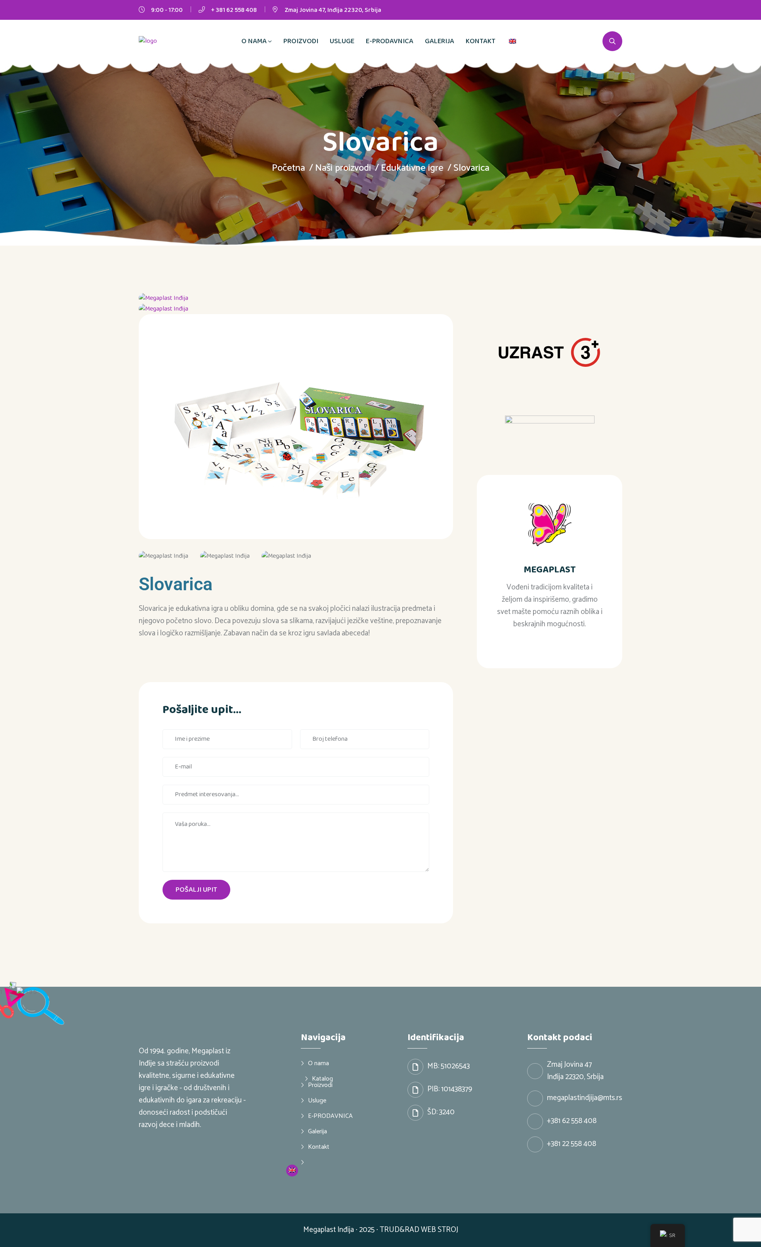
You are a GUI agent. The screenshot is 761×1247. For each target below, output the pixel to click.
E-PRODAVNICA (389, 41)
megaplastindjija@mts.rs (584, 1098)
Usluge (342, 41)
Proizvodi (300, 41)
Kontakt (480, 41)
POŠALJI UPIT (196, 889)
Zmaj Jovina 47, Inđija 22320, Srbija (333, 10)
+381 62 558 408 (572, 1121)
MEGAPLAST (550, 570)
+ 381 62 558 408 (234, 10)
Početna (288, 168)
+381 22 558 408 (571, 1144)
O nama (254, 41)
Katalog (322, 1078)
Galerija (439, 41)
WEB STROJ (439, 1230)
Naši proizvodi (343, 168)
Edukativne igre (412, 168)
